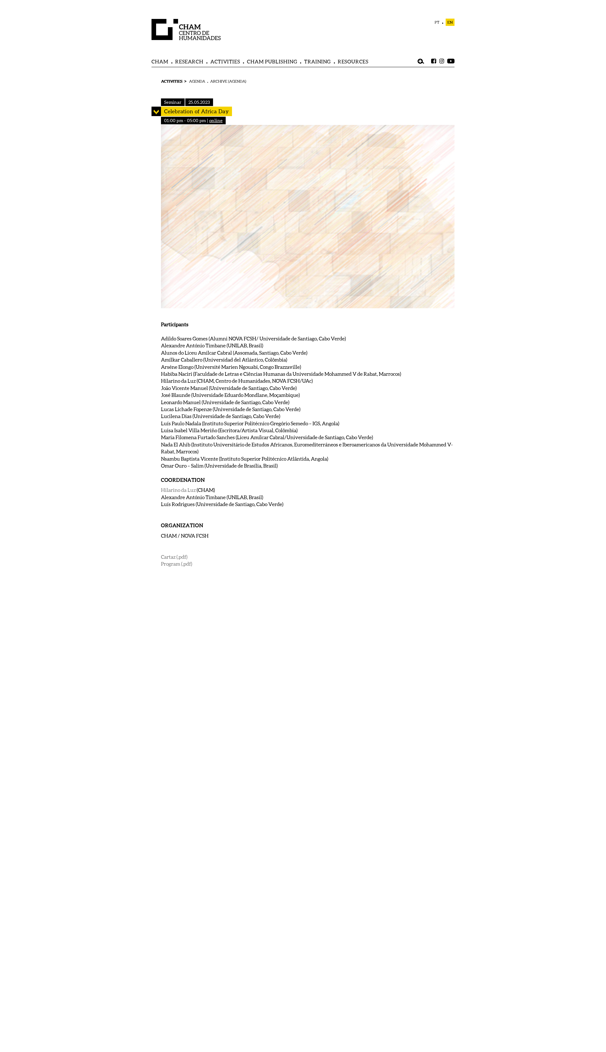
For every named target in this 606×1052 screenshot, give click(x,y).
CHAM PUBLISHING (272, 61)
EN (450, 22)
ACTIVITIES (225, 61)
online (216, 120)
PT (437, 22)
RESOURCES (353, 61)
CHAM (160, 61)
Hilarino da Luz (178, 490)
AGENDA (197, 81)
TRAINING (317, 61)
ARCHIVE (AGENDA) (228, 81)
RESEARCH (189, 61)
